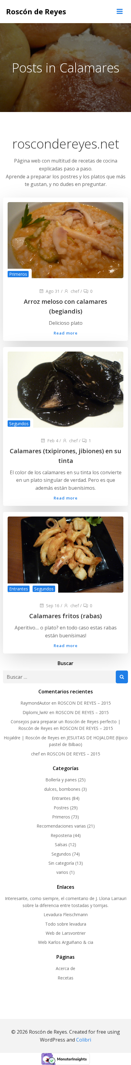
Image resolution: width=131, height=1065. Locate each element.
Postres (61, 808)
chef (75, 291)
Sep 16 (52, 605)
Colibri (83, 1039)
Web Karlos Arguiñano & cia (65, 942)
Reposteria (61, 835)
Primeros (18, 274)
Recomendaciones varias (61, 826)
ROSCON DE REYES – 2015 (84, 703)
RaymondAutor (35, 703)
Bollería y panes (61, 780)
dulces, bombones (62, 789)
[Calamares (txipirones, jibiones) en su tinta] (65, 389)
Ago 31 (53, 291)
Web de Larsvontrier (66, 933)
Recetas (65, 978)
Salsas (61, 844)
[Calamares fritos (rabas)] (65, 554)
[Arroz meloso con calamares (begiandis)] (65, 239)
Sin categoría (61, 863)
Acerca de (65, 968)
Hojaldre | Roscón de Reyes (31, 738)
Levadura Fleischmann (66, 914)
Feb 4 (52, 440)
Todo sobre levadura (65, 924)
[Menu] (120, 11)
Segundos (19, 423)
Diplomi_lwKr (35, 712)
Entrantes (18, 589)
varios (62, 872)
